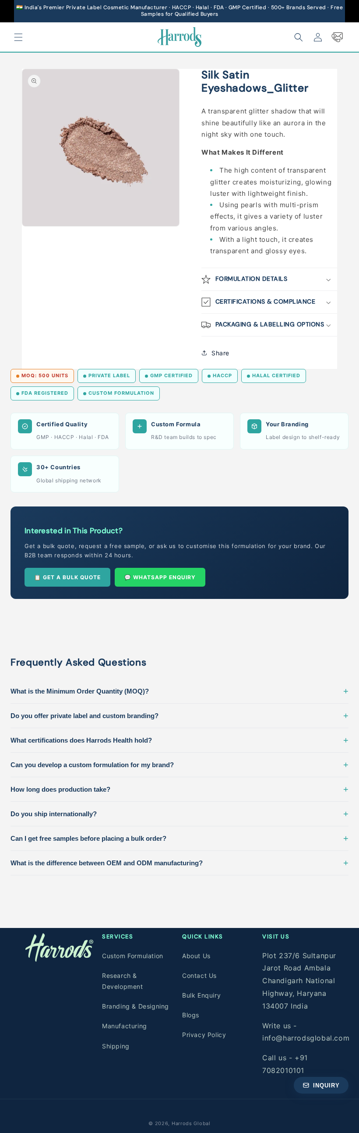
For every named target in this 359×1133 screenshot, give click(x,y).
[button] (18, 37)
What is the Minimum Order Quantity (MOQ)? (179, 691)
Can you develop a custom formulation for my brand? (179, 764)
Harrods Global (191, 1123)
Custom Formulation (132, 956)
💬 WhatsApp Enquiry (160, 577)
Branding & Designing (135, 1006)
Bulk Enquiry (201, 995)
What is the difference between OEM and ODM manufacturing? (179, 862)
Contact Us (199, 975)
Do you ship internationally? (179, 813)
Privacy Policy (204, 1034)
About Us (196, 956)
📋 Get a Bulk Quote (67, 577)
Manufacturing (124, 1026)
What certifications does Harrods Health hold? (179, 740)
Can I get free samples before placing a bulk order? (179, 838)
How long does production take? (179, 789)
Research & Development (122, 981)
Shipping (116, 1046)
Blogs (190, 1015)
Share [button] (220, 353)
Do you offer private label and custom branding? (179, 715)
